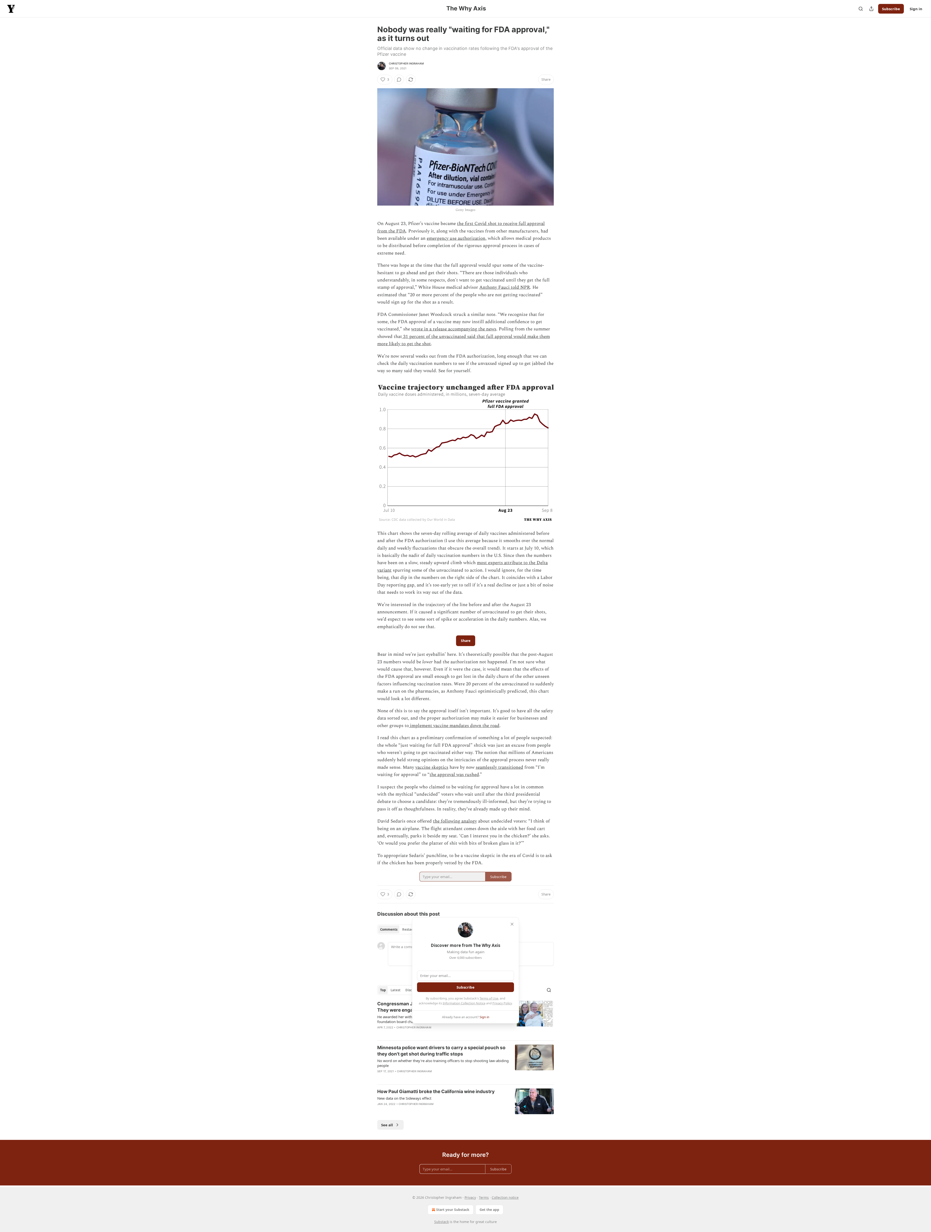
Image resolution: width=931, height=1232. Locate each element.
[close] (512, 924)
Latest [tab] (396, 990)
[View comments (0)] (399, 79)
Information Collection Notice (464, 1003)
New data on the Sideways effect (404, 1098)
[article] (465, 1062)
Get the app (489, 1209)
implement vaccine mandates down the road (454, 725)
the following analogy (455, 821)
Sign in (916, 8)
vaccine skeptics (431, 767)
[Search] (861, 9)
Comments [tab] (388, 929)
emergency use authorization (456, 238)
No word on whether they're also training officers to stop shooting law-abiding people (443, 1063)
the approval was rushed (454, 774)
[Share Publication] (871, 9)
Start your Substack (452, 1209)
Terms (484, 1197)
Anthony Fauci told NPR (504, 287)
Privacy (470, 1197)
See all (387, 1124)
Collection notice (505, 1197)
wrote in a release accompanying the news (453, 329)
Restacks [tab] (409, 929)
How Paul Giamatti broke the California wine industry (436, 1091)
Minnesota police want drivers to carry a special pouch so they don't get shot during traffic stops (441, 1051)
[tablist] (398, 929)
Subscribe (891, 8)
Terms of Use (489, 998)
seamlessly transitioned (499, 767)
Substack (441, 1221)
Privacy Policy (502, 1003)
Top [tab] (383, 990)
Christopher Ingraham (406, 63)
